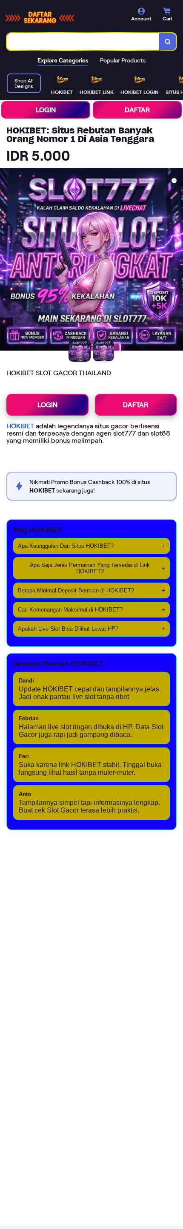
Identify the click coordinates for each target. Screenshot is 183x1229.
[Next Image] (176, 260)
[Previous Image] (7, 260)
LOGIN (46, 109)
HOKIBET (20, 426)
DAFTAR (137, 109)
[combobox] (83, 41)
